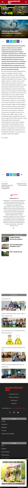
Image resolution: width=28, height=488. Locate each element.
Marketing (4, 427)
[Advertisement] (14, 155)
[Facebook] (7, 41)
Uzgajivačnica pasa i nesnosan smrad (22, 184)
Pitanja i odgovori (14, 18)
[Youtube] (18, 412)
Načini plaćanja (5, 458)
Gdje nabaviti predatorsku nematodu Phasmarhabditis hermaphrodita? (7, 186)
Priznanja (3, 430)
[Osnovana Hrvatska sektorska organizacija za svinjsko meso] (13, 374)
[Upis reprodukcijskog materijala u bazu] (5, 246)
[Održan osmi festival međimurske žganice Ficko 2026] (13, 357)
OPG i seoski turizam (16, 252)
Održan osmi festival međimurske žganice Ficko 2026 (13, 349)
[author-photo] (14, 196)
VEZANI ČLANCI (9, 235)
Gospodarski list (8, 35)
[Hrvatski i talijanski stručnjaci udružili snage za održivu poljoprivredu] (13, 323)
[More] (21, 41)
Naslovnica (3, 18)
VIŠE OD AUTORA (18, 235)
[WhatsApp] (14, 41)
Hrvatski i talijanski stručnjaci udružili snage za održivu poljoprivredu (13, 315)
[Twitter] (11, 41)
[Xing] (14, 228)
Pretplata (3, 448)
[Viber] (18, 41)
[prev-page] (2, 259)
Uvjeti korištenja (5, 452)
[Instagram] (14, 412)
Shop (2, 445)
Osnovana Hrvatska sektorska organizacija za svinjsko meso (12, 366)
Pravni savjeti (16, 29)
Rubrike (8, 18)
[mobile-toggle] (2, 2)
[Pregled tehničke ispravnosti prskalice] (5, 239)
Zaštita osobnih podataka (7, 433)
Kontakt (3, 421)
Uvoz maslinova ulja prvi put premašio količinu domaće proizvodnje (13, 332)
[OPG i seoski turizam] (5, 253)
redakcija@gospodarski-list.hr (18, 408)
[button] (26, 2)
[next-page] (5, 259)
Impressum (4, 424)
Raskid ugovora (5, 455)
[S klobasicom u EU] (13, 306)
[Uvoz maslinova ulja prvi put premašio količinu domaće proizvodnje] (13, 340)
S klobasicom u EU (6, 299)
